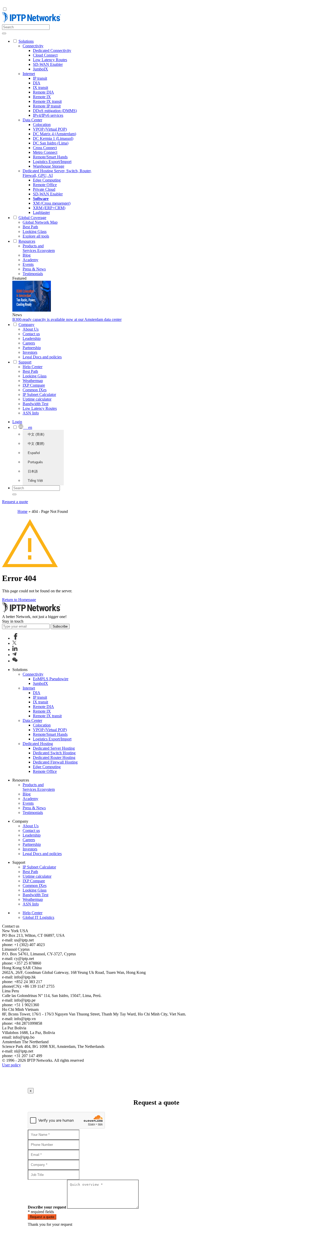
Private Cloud (44, 189)
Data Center (32, 120)
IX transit (40, 87)
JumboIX (40, 69)
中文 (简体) (36, 434)
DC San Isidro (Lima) (50, 143)
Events (28, 264)
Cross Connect (45, 148)
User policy (11, 1065)
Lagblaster (41, 212)
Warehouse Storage (48, 166)
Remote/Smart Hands (50, 157)
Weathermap (33, 380)
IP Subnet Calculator (39, 394)
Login (17, 422)
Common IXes (35, 390)
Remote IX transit (47, 101)
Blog (27, 255)
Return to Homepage (19, 599)
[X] (14, 643)
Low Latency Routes (50, 60)
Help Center (32, 367)
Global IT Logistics (38, 917)
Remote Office (45, 185)
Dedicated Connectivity (52, 50)
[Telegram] (14, 654)
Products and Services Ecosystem (39, 248)
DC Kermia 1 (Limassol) (53, 138)
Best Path (30, 227)
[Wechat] (14, 661)
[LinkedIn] (14, 649)
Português (35, 462)
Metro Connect (45, 152)
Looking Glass (35, 231)
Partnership (32, 348)
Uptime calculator (37, 399)
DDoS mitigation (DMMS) (55, 110)
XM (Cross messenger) (51, 203)
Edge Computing (47, 180)
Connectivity (33, 46)
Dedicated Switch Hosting (54, 753)
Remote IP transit (47, 106)
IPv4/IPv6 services (48, 115)
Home (22, 511)
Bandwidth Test (35, 404)
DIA (36, 83)
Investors (30, 352)
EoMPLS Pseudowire (50, 679)
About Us (31, 329)
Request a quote (15, 502)
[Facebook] (15, 638)
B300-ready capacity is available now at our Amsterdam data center (67, 319)
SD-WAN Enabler (48, 64)
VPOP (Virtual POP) (50, 129)
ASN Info (31, 413)
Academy (30, 260)
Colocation (42, 124)
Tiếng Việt (35, 481)
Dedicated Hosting (38, 743)
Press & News (34, 269)
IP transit (40, 78)
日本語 (33, 471)
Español (34, 453)
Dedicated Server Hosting (54, 748)
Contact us (31, 334)
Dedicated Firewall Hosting (55, 762)
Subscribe (60, 626)
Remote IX (42, 97)
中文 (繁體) (36, 444)
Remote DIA (43, 92)
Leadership (32, 338)
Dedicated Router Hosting (54, 757)
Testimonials (33, 273)
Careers (29, 343)
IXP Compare (34, 385)
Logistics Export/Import (52, 161)
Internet (29, 73)
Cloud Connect (45, 55)
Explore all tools (36, 236)
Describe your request (47, 1207)
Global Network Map (40, 222)
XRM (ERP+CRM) (49, 208)
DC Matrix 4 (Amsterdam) (54, 134)
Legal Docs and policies (42, 357)
